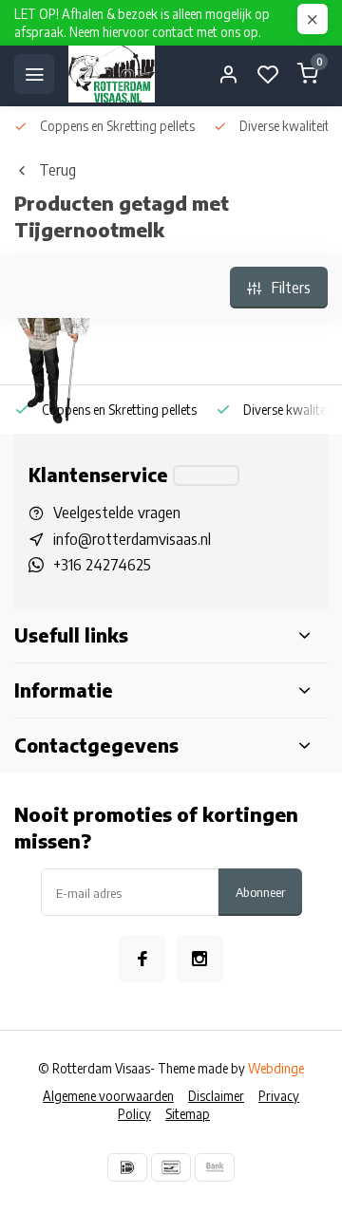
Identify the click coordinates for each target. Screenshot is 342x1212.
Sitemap (187, 1114)
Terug (57, 169)
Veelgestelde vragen (116, 512)
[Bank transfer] (215, 1167)
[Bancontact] (171, 1167)
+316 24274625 (102, 564)
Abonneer (260, 892)
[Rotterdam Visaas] (111, 74)
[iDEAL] (127, 1167)
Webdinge (276, 1068)
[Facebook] (142, 958)
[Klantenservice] (206, 475)
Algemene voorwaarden (108, 1096)
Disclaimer (216, 1096)
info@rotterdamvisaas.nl (132, 539)
